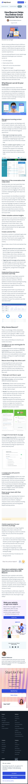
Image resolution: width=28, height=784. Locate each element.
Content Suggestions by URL (9, 437)
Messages (4, 720)
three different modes (7, 379)
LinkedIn (9, 664)
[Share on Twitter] (10, 647)
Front (3, 752)
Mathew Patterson (17, 20)
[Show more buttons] (25, 114)
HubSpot (3, 748)
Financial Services (18, 734)
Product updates (5, 728)
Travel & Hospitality (18, 724)
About (16, 742)
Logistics (16, 730)
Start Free (20, 2)
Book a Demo (14, 695)
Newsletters (17, 748)
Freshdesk (4, 746)
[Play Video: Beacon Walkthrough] (14, 107)
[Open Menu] (25, 2)
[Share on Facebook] (12, 647)
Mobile (3, 726)
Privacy (19, 750)
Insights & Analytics (6, 722)
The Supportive (21, 662)
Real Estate (17, 726)
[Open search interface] (25, 6)
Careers (16, 746)
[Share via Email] (18, 647)
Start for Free (14, 691)
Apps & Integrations (6, 724)
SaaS (16, 720)
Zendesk (3, 742)
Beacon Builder (11, 476)
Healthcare (17, 718)
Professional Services (19, 736)
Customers (17, 744)
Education (17, 716)
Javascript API (18, 485)
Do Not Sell (17, 754)
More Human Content (7, 662)
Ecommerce (17, 722)
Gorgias (3, 750)
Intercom (4, 744)
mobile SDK (9, 485)
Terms (16, 750)
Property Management (19, 728)
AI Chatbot (4, 718)
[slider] (14, 114)
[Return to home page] (6, 2)
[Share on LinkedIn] (15, 647)
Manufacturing (18, 732)
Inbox (3, 716)
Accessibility (17, 752)
